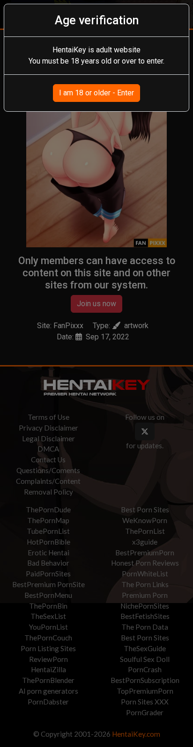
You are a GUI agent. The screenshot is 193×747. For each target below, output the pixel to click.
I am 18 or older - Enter (96, 92)
